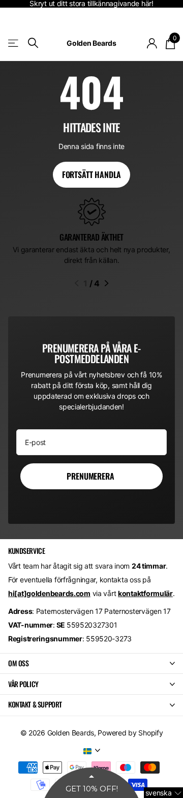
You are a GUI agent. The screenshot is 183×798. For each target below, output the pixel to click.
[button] (163, 792)
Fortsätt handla (91, 174)
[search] (33, 43)
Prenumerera (91, 476)
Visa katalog (14, 43)
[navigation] (76, 283)
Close (91, 664)
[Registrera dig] (152, 43)
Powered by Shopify (130, 732)
